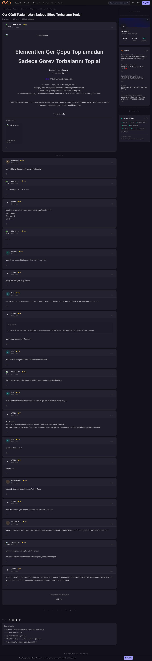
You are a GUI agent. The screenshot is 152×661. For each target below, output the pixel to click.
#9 (112, 316)
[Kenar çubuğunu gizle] (147, 20)
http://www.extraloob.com (61, 79)
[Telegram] (16, 620)
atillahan (14, 252)
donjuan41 (15, 160)
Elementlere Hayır (59, 73)
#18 (111, 524)
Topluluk (18, 3)
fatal (12, 293)
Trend (54, 3)
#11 (112, 374)
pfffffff (13, 202)
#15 (111, 462)
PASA (133, 129)
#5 (112, 233)
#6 (112, 254)
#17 (111, 503)
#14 (111, 442)
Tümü (146, 50)
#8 (112, 295)
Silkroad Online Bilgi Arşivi (48, 9)
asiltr (132, 122)
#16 (111, 483)
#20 (111, 571)
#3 (112, 183)
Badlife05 (126, 129)
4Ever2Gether (16, 481)
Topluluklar (36, 3)
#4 (112, 204)
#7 (112, 274)
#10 (111, 353)
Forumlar (27, 3)
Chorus (15, 25)
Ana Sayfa (8, 9)
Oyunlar (46, 3)
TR (133, 3)
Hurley (125, 125)
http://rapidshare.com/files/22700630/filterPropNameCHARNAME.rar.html (35, 424)
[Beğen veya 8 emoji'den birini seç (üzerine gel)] (6, 148)
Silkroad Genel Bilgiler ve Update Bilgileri (29, 9)
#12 (111, 394)
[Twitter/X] (9, 620)
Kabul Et (128, 658)
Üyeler (60, 3)
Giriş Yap (59, 599)
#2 (112, 163)
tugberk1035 (134, 125)
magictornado (141, 122)
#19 (111, 545)
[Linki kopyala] (20, 620)
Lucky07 (141, 129)
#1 (112, 27)
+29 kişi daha (125, 132)
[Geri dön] (3, 9)
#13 (111, 415)
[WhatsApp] (13, 620)
